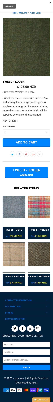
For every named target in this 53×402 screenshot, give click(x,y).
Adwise (34, 383)
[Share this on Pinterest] (26, 154)
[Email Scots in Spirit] (37, 328)
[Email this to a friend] (40, 154)
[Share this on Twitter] (12, 154)
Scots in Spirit (18, 378)
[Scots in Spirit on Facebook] (22, 328)
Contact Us (42, 400)
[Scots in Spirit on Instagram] (30, 328)
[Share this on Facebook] (19, 154)
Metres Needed (9, 127)
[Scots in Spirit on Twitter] (14, 328)
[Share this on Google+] (33, 154)
